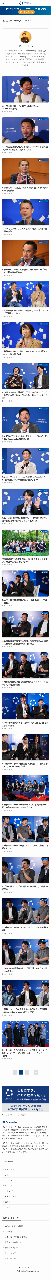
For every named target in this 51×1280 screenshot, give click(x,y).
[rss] (31, 1268)
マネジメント (10, 1191)
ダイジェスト (10, 1169)
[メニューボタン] (48, 3)
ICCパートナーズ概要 (14, 1226)
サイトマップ (10, 1253)
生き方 (7, 1201)
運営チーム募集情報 (13, 1242)
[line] (25, 1268)
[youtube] (28, 1268)
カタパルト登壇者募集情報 (16, 1237)
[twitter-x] (22, 1268)
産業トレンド (10, 1196)
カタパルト (9, 1185)
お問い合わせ (10, 1258)
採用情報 (8, 1231)
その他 (7, 1207)
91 (36, 1072)
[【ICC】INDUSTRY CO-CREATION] (25, 3)
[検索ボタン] (3, 3)
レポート (8, 1174)
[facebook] (19, 1268)
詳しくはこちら (26, 12)
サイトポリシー (11, 1247)
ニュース (8, 1180)
